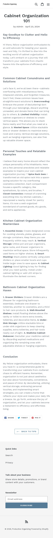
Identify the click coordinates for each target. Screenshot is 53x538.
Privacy (9, 462)
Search (9, 455)
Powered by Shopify (39, 529)
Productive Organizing (21, 529)
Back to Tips (28, 431)
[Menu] (48, 4)
